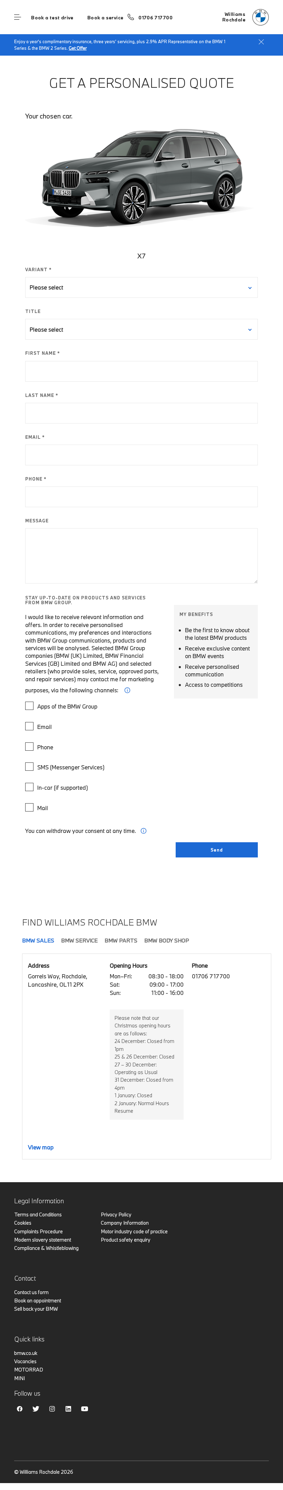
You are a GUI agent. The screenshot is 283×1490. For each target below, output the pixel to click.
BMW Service (79, 940)
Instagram (52, 1408)
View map (40, 1147)
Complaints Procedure (38, 1231)
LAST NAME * (41, 395)
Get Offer (78, 48)
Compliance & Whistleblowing (46, 1248)
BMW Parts (121, 940)
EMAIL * (35, 437)
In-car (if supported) (62, 787)
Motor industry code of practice (134, 1231)
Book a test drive (52, 18)
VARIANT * (38, 269)
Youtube (84, 1408)
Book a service (105, 18)
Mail (42, 808)
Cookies (22, 1222)
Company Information (125, 1222)
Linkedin (68, 1408)
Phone (45, 747)
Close (261, 41)
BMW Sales (38, 940)
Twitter (35, 1408)
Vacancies (25, 1361)
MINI (19, 1378)
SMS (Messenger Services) (71, 767)
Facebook (19, 1408)
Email (44, 726)
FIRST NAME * (42, 353)
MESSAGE (37, 520)
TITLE (33, 311)
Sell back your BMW (36, 1309)
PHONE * (36, 479)
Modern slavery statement (42, 1239)
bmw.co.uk (25, 1353)
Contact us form (31, 1292)
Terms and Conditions (38, 1214)
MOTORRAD (28, 1369)
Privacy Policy (116, 1214)
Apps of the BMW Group (67, 706)
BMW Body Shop (166, 940)
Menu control (17, 17)
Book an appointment (37, 1300)
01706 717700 (155, 18)
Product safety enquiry (125, 1239)
